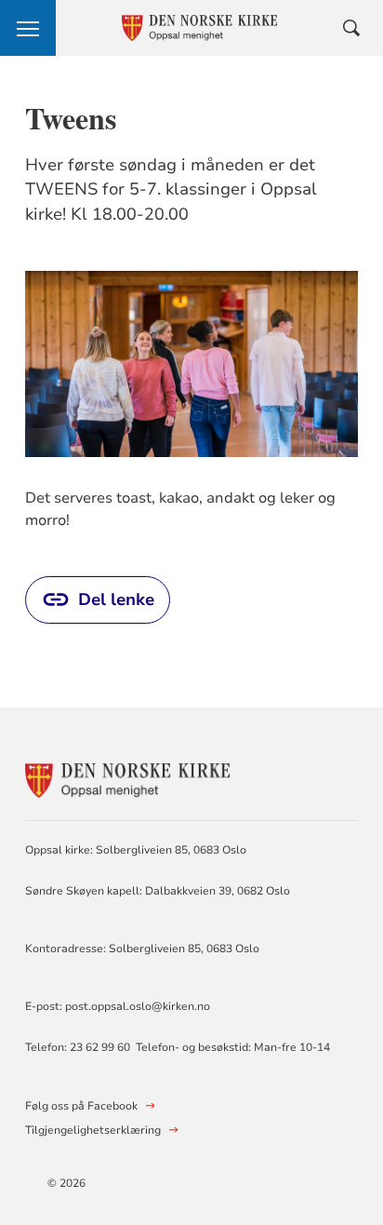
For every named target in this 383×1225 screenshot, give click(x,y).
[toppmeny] (28, 28)
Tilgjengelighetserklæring (93, 1130)
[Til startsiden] (127, 778)
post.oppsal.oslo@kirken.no (137, 1006)
